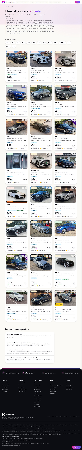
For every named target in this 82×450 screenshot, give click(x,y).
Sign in (77, 1)
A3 (7, 42)
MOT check (36, 387)
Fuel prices (36, 393)
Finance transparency (22, 391)
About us (68, 382)
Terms (53, 416)
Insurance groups (37, 397)
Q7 (44, 42)
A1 (23, 42)
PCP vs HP (20, 385)
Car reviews (4, 387)
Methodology (68, 385)
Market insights (53, 389)
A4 (34, 42)
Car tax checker (37, 389)
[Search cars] (70, 2)
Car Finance (25, 2)
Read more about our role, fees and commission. (10, 436)
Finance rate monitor (22, 389)
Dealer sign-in (69, 389)
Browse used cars (5, 382)
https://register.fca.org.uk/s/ (44, 443)
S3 (14, 46)
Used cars (7, 6)
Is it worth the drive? (38, 395)
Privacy (48, 416)
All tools (35, 382)
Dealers (64, 2)
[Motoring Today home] (8, 2)
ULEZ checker (37, 402)
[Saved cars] (73, 2)
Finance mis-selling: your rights (56, 385)
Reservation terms (58, 416)
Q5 (39, 42)
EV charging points (38, 399)
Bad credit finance (21, 387)
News (50, 2)
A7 (69, 42)
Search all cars (5, 389)
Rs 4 (49, 42)
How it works (52, 393)
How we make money (67, 416)
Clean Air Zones (38, 2)
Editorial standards (69, 387)
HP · (10, 78)
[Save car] (26, 52)
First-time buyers (53, 387)
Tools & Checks (57, 2)
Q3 (13, 42)
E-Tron (8, 46)
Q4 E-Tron (62, 42)
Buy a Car (19, 2)
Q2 (18, 42)
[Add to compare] (23, 52)
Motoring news (53, 391)
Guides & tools (53, 382)
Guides (31, 2)
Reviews (45, 2)
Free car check (37, 385)
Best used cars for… (6, 385)
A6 (28, 42)
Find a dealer (4, 391)
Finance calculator (37, 391)
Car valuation (36, 404)
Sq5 (55, 42)
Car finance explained (22, 382)
